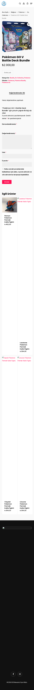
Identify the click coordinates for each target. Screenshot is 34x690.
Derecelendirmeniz (9, 124)
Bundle (12, 78)
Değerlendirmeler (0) (17, 93)
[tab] (17, 93)
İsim (4, 152)
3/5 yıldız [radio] (9, 127)
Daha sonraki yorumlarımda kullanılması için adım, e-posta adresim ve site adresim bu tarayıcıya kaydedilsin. (17, 172)
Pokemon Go (6, 82)
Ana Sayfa (5, 12)
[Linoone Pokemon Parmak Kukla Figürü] (24, 427)
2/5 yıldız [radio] (6, 127)
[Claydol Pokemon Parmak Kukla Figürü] (9, 427)
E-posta (5, 161)
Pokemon (22, 12)
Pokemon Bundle (20, 80)
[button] (31, 3)
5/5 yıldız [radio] (15, 127)
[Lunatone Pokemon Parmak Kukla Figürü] (24, 268)
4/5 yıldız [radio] (12, 127)
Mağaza (13, 12)
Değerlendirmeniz (9, 133)
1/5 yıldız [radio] (3, 127)
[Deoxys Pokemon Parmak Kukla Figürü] (9, 204)
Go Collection (19, 78)
